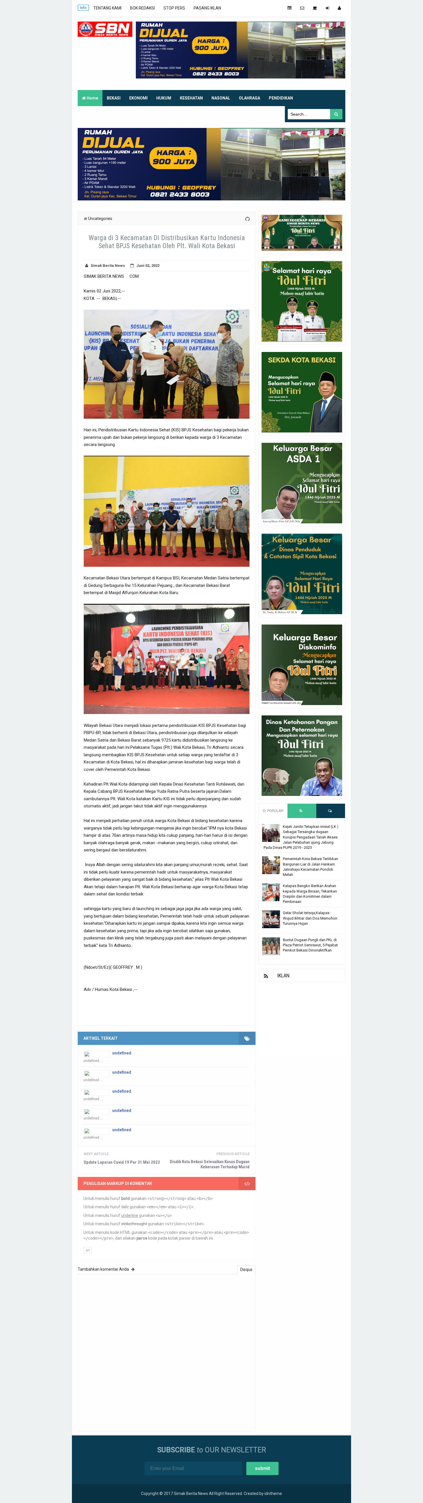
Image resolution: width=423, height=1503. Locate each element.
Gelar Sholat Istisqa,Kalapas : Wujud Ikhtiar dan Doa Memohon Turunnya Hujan (310, 918)
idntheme (273, 1493)
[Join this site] (327, 8)
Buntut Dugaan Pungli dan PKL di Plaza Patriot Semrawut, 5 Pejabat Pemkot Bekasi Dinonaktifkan (310, 945)
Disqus (246, 1269)
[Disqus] (166, 1352)
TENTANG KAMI (107, 8)
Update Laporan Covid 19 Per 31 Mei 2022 (122, 1162)
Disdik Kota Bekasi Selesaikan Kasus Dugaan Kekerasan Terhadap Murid (209, 1164)
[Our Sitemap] (289, 8)
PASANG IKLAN (207, 8)
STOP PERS (174, 8)
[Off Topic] (314, 8)
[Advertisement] (301, 1018)
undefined (121, 1053)
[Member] (339, 8)
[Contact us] (302, 8)
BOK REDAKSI (142, 8)
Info (83, 7)
